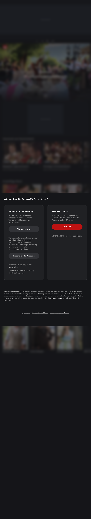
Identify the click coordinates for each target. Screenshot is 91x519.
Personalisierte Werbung (24, 256)
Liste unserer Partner (55, 298)
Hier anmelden (75, 236)
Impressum (26, 313)
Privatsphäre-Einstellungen (59, 313)
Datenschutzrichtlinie (40, 313)
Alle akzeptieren (24, 229)
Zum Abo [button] (67, 227)
